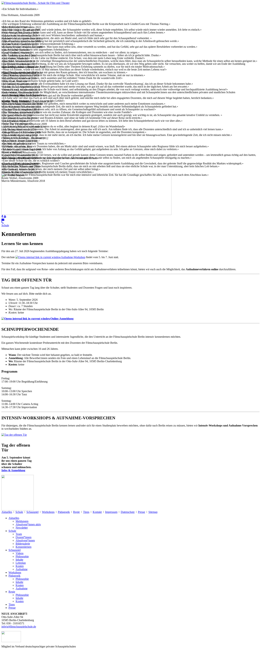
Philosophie (22, 556)
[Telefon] (2, 222)
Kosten (20, 566)
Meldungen (22, 521)
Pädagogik (64, 511)
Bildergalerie (23, 543)
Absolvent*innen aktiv (28, 524)
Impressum (111, 511)
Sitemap (152, 511)
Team (19, 534)
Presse (141, 511)
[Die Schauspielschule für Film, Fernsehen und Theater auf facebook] (2, 216)
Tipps (86, 511)
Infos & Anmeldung (13, 470)
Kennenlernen (23, 546)
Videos (19, 553)
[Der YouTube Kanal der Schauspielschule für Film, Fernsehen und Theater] (5, 216)
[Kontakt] (2, 219)
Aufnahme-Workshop (73, 257)
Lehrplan (21, 562)
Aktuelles (6, 511)
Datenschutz (128, 511)
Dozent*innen (23, 537)
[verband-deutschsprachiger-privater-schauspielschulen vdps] (11, 641)
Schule (5, 225)
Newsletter (22, 527)
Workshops (48, 511)
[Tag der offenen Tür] (14, 434)
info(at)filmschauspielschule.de (18, 626)
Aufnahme (22, 569)
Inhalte (19, 559)
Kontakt (97, 511)
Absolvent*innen (25, 540)
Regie (76, 511)
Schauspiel (32, 511)
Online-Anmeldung (62, 318)
